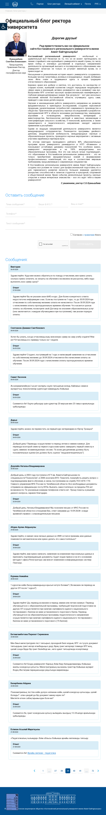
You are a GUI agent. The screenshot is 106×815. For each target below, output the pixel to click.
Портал (40, 4)
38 (62, 771)
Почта (88, 4)
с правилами (89, 235)
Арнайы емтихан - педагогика (41, 753)
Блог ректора (54, 4)
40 (74, 771)
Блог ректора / (20, 11)
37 (55, 771)
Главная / (9, 11)
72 (93, 771)
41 (80, 771)
